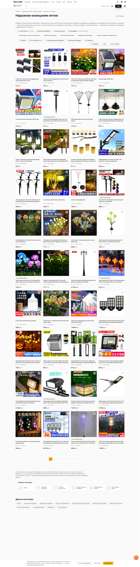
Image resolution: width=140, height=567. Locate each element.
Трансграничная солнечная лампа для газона (82, 120)
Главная (18, 11)
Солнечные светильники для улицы (26, 320)
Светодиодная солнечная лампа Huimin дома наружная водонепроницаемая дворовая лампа (111, 321)
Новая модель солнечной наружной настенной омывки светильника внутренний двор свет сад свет (56, 361)
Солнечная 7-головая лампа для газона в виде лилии (82, 241)
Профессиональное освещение (80, 503)
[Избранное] (121, 1)
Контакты (69, 2)
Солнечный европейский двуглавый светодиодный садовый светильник (83, 281)
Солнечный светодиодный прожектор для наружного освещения (111, 200)
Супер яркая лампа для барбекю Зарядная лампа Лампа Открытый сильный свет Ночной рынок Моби (55, 402)
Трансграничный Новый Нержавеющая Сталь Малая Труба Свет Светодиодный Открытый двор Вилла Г (55, 160)
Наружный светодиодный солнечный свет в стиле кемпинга (56, 79)
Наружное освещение (30, 503)
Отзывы (58, 2)
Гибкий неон (51, 507)
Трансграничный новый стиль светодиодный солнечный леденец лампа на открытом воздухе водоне (111, 281)
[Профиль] (125, 1)
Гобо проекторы (62, 507)
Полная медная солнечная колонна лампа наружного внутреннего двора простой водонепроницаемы (83, 402)
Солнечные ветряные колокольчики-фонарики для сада (28, 442)
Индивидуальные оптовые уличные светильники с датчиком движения (110, 160)
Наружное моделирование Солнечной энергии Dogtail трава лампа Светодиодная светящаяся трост (55, 281)
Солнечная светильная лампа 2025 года (27, 119)
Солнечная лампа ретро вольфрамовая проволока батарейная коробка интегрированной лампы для (111, 120)
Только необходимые (85, 563)
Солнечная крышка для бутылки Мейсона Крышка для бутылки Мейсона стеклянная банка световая (83, 160)
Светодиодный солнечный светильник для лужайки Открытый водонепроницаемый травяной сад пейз (28, 200)
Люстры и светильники (62, 503)
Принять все (108, 563)
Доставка (27, 2)
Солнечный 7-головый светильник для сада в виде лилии (55, 321)
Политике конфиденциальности (35, 565)
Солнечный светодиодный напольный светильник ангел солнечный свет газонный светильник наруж (83, 442)
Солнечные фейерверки (78, 200)
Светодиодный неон (38, 507)
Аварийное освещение (46, 503)
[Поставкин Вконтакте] (125, 6)
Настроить (98, 563)
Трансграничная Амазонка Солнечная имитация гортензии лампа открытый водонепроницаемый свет (28, 281)
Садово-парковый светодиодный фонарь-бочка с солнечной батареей (28, 160)
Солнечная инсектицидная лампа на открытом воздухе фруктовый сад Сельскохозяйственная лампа (111, 442)
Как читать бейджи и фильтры (40, 2)
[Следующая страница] (85, 459)
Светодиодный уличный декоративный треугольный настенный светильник (28, 402)
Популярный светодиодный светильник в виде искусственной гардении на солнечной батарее (56, 241)
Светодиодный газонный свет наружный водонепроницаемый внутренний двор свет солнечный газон (83, 361)
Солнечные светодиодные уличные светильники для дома (82, 321)
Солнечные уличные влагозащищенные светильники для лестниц (27, 79)
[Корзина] (118, 1)
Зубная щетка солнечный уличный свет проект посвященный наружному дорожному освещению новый (111, 402)
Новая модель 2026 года (106, 79)
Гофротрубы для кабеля (99, 503)
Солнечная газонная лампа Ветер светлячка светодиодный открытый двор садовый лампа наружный (83, 79)
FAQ (64, 2)
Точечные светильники (23, 507)
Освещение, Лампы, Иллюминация (31, 11)
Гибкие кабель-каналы (115, 503)
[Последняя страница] (89, 459)
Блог (75, 2)
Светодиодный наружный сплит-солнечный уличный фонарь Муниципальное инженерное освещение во (56, 442)
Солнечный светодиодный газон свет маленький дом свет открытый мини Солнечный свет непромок (55, 120)
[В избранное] (39, 51)
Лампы (19, 503)
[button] (136, 557)
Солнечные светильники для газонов (54, 200)
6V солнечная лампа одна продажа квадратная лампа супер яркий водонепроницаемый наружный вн (111, 361)
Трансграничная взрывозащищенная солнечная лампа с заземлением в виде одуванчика (111, 241)
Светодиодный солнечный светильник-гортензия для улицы (28, 241)
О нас (52, 2)
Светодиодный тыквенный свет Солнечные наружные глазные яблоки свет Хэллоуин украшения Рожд (28, 361)
